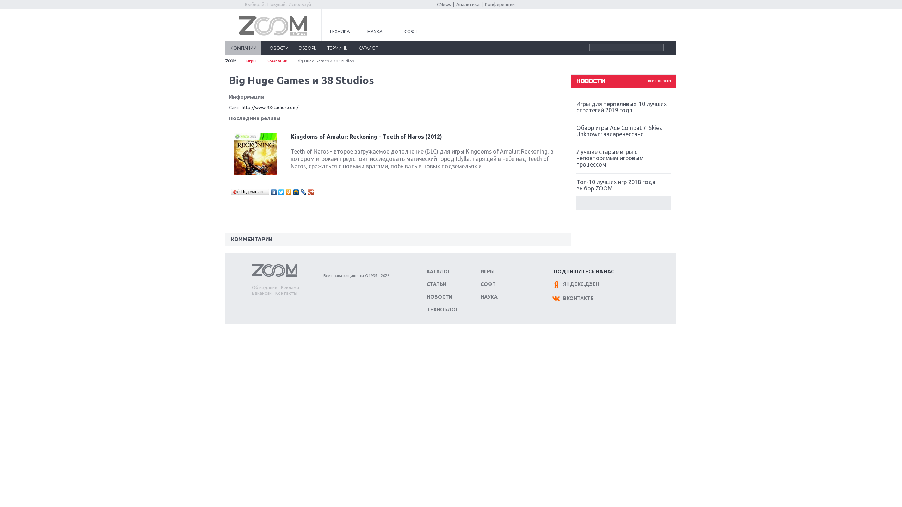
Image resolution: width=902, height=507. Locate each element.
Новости (439, 297)
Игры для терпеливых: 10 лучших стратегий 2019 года (621, 107)
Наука (375, 31)
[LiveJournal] (303, 192)
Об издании (264, 287)
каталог (368, 47)
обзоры (307, 47)
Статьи (436, 284)
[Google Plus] (311, 192)
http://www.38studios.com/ (270, 107)
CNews (444, 4)
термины (337, 47)
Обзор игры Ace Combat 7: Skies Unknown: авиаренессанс (619, 131)
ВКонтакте (578, 298)
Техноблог (442, 309)
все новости (659, 81)
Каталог (439, 271)
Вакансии (262, 292)
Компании (277, 60)
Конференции (500, 4)
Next (623, 203)
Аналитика (468, 4)
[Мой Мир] (296, 192)
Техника (339, 31)
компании (243, 47)
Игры (251, 60)
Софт (411, 31)
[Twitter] (281, 192)
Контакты (286, 292)
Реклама (290, 287)
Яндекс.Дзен (581, 284)
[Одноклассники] (288, 192)
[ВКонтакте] (274, 192)
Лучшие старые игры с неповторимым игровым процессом (610, 158)
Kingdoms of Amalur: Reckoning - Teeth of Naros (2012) (366, 136)
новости (277, 47)
